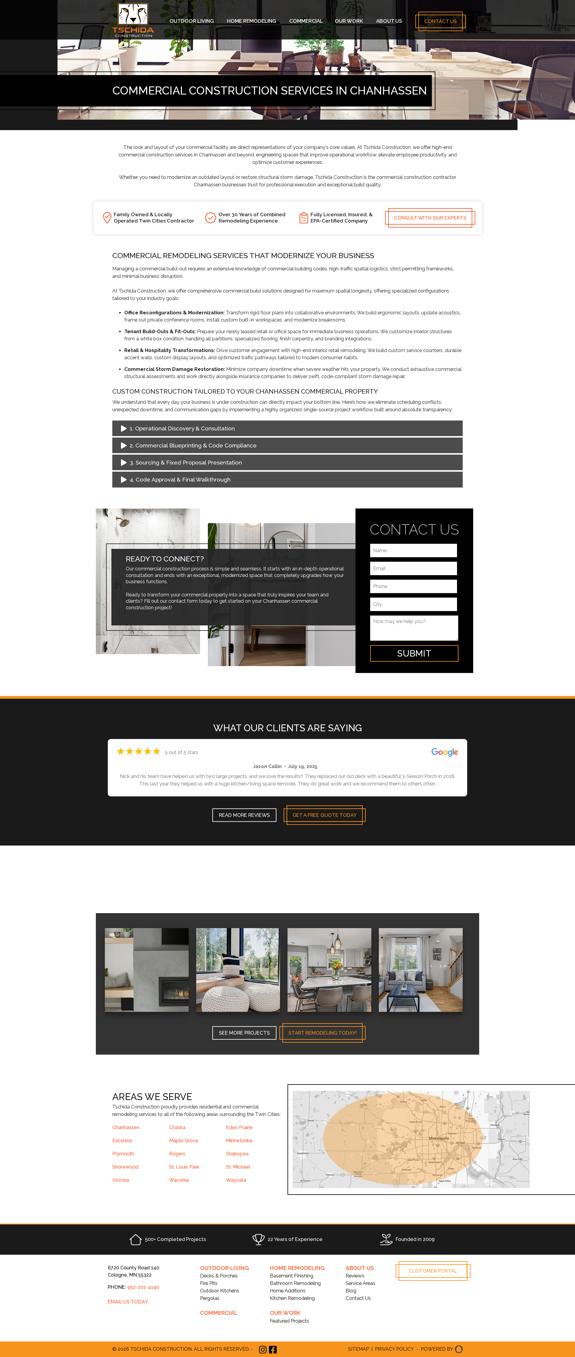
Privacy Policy (394, 1349)
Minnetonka (239, 1140)
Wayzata (236, 1180)
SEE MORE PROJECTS (244, 1033)
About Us (389, 21)
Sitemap (358, 1349)
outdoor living (224, 1268)
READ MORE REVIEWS (244, 817)
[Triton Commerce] (458, 1349)
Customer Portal (433, 1271)
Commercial (306, 21)
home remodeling (297, 1268)
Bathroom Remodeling (295, 1283)
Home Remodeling (251, 21)
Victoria (120, 1180)
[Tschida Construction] (133, 36)
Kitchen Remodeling (292, 1298)
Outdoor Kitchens (219, 1291)
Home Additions (287, 1291)
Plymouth (123, 1154)
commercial (218, 1312)
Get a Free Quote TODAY (325, 817)
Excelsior (122, 1140)
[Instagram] (263, 1349)
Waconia (179, 1180)
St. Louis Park (184, 1167)
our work (285, 1312)
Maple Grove (183, 1140)
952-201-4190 (143, 1287)
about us (360, 1268)
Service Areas (360, 1283)
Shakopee (237, 1154)
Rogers (177, 1154)
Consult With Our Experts (430, 218)
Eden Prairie (239, 1127)
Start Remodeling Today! (322, 1033)
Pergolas (210, 1298)
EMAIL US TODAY (128, 1302)
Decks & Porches (219, 1276)
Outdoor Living (192, 21)
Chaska (177, 1127)
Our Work (349, 21)
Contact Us (440, 21)
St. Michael (238, 1167)
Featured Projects (289, 1321)
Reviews (355, 1276)
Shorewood (125, 1167)
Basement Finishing (291, 1276)
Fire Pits (208, 1283)
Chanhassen (126, 1127)
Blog (351, 1291)
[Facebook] (273, 1349)
